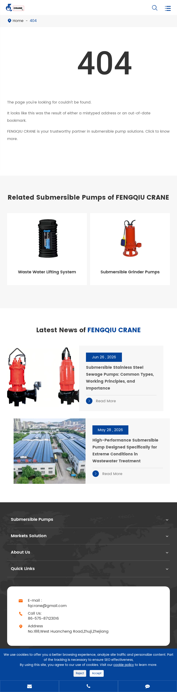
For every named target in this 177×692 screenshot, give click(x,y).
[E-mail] (29, 687)
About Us (20, 552)
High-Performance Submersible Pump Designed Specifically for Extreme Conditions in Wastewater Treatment (125, 450)
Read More (101, 401)
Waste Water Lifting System (47, 272)
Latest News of (88, 330)
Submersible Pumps (32, 519)
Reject (80, 673)
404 (33, 21)
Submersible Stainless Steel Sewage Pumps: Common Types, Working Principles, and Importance (120, 378)
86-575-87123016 (43, 618)
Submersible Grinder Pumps (130, 272)
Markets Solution (29, 536)
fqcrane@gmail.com (47, 606)
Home (18, 21)
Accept (96, 673)
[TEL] (88, 687)
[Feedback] (147, 687)
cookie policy (123, 665)
